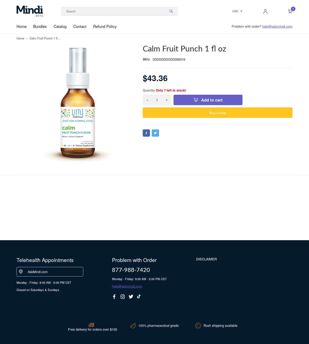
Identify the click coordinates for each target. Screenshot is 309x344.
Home (21, 26)
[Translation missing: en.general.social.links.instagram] (122, 296)
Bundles (40, 26)
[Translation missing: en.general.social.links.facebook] (114, 296)
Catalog (60, 26)
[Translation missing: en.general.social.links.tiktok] (139, 296)
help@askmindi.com (277, 26)
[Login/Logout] (265, 11)
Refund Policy (105, 26)
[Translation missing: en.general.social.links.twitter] (131, 296)
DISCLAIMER (206, 259)
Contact (79, 26)
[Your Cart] (290, 11)
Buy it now (217, 112)
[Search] (171, 11)
